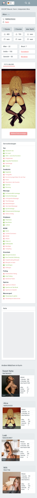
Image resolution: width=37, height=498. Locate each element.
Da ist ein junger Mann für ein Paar (15, 177)
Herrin (7, 231)
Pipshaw (7, 185)
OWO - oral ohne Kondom (13, 156)
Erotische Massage (11, 196)
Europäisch (25, 52)
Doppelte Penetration (11, 161)
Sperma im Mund (10, 285)
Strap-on (8, 241)
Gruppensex (9, 158)
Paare (7, 179)
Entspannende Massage (12, 211)
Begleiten (8, 172)
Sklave (7, 238)
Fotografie (8, 174)
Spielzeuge (8, 163)
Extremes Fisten (10, 278)
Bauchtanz (8, 222)
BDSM (7, 236)
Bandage (8, 246)
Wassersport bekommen (12, 298)
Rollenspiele (9, 243)
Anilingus (8, 267)
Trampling (8, 249)
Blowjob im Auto (10, 262)
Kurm (15, 9)
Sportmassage (9, 208)
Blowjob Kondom (10, 255)
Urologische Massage (12, 198)
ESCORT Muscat (7, 9)
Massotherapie (9, 203)
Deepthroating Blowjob (12, 260)
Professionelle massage (12, 193)
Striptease (8, 220)
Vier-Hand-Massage (11, 206)
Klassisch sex (9, 150)
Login (29, 2)
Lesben (7, 225)
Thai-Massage (9, 201)
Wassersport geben (11, 296)
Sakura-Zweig (9, 213)
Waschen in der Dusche (12, 182)
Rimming (8, 187)
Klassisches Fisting (11, 273)
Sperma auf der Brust (11, 287)
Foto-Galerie (9, 64)
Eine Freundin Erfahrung (12, 257)
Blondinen (24, 57)
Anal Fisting (8, 276)
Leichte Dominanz (10, 233)
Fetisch (7, 166)
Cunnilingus (8, 265)
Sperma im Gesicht (11, 290)
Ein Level (8, 153)
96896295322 (10, 19)
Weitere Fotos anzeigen (18, 133)
